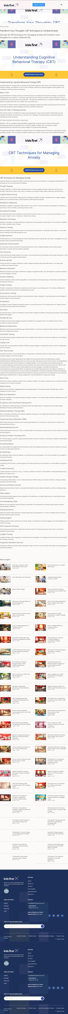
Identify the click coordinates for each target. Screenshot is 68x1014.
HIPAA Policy (32, 936)
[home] (11, 4)
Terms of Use (60, 939)
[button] (61, 4)
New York (6, 908)
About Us (30, 883)
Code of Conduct (21, 936)
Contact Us (31, 894)
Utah (5, 911)
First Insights (31, 889)
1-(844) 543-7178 (33, 907)
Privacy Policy (60, 936)
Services (30, 886)
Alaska (6, 903)
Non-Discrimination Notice (46, 936)
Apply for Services (39, 5)
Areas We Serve (32, 891)
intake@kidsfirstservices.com (36, 903)
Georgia (6, 906)
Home (29, 881)
